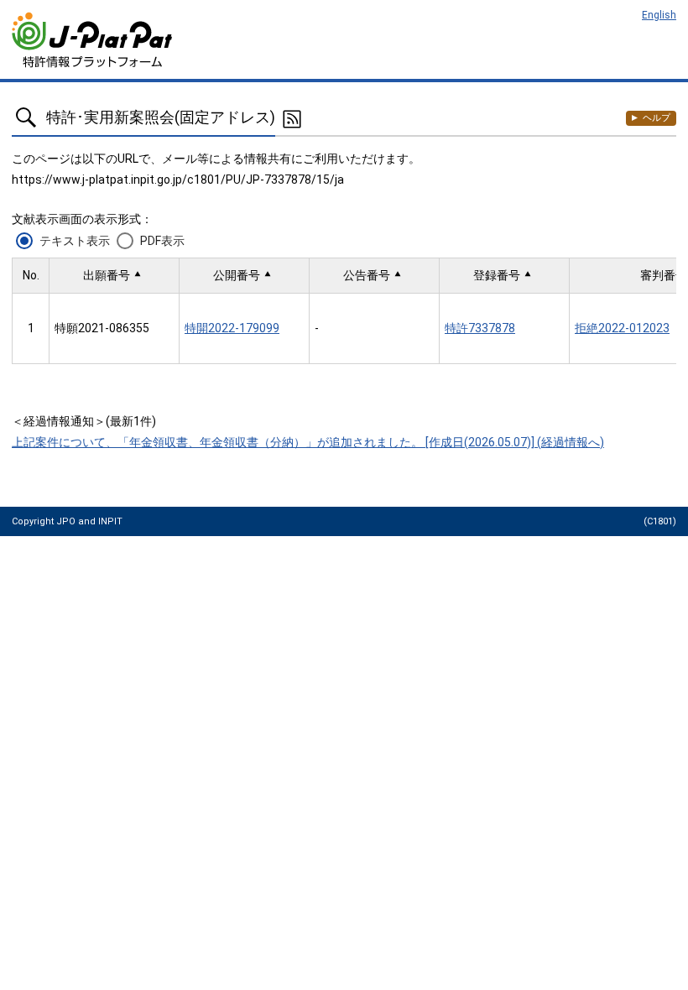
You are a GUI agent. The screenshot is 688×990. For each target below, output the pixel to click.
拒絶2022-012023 (622, 328)
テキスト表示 (74, 241)
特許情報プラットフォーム (93, 40)
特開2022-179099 (232, 328)
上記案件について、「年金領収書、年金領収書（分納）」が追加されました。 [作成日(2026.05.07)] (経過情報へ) (308, 442)
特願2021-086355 (102, 328)
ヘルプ (656, 117)
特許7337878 (480, 328)
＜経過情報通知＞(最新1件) (84, 421)
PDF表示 (162, 241)
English (659, 15)
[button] (114, 275)
